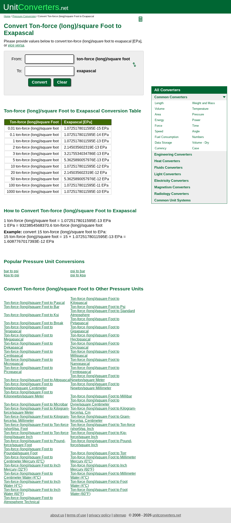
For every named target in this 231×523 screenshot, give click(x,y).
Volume (159, 108)
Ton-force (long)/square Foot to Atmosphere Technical (28, 500)
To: (19, 71)
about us (57, 515)
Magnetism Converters (172, 187)
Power (196, 120)
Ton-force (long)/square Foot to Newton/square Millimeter (94, 386)
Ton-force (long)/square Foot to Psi (97, 307)
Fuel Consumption (166, 137)
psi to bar (77, 271)
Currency (160, 148)
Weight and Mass (203, 103)
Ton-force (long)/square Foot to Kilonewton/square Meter (28, 394)
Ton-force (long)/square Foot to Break (33, 323)
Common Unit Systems (172, 200)
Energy (159, 120)
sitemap (119, 515)
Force (158, 125)
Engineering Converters (173, 154)
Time (195, 125)
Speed (159, 131)
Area (158, 114)
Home (7, 16)
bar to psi (11, 271)
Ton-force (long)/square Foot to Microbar (36, 404)
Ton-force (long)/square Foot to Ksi (31, 315)
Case (195, 148)
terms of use (76, 515)
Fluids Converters (168, 167)
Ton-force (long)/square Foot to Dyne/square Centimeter (94, 402)
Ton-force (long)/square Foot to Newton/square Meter (94, 378)
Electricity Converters (171, 180)
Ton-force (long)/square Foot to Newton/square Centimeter (28, 386)
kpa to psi (11, 275)
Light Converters (167, 174)
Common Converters (170, 97)
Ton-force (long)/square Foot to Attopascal (37, 380)
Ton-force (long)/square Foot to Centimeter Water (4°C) (28, 475)
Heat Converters (167, 161)
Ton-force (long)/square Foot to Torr (98, 453)
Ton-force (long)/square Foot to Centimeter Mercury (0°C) (28, 459)
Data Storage (163, 142)
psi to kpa (78, 275)
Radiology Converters (171, 194)
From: (17, 59)
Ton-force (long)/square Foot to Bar (31, 307)
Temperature (200, 108)
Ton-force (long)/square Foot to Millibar (101, 396)
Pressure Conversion (24, 16)
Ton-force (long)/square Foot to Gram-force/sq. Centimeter (100, 419)
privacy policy (100, 515)
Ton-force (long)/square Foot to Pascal (34, 303)
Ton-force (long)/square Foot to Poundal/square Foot (28, 451)
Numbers (198, 137)
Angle (196, 131)
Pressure (198, 114)
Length (159, 103)
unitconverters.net (166, 515)
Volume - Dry (200, 142)
